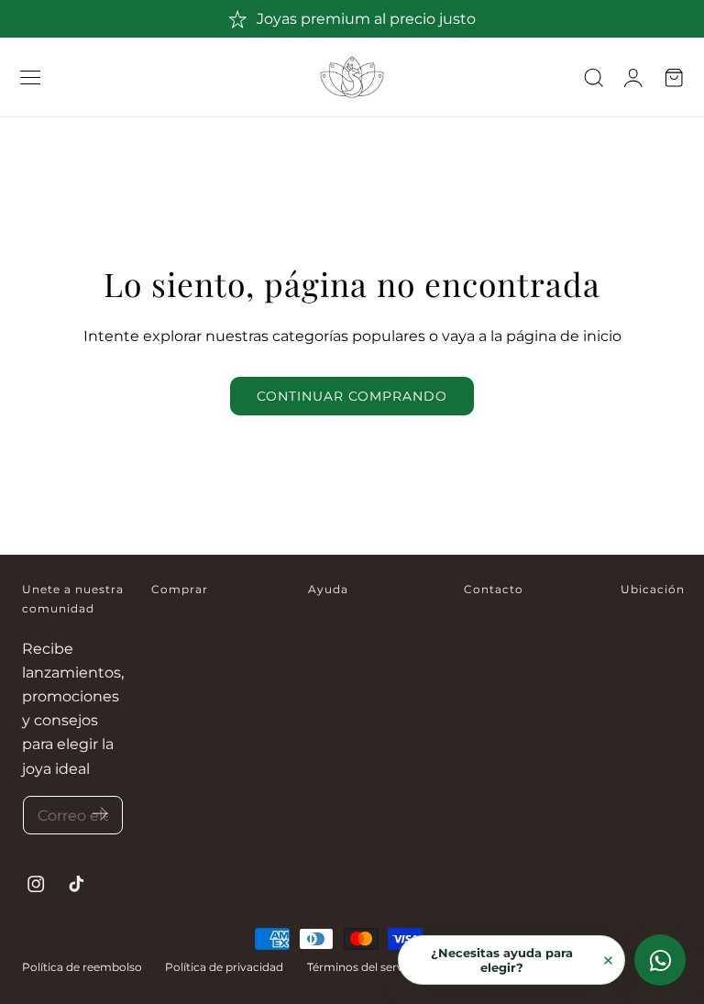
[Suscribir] (100, 814)
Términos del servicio (365, 967)
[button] (31, 77)
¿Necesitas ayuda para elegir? (502, 960)
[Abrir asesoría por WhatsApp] (660, 960)
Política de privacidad (224, 967)
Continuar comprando (352, 396)
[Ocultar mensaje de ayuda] (607, 960)
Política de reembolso (82, 967)
